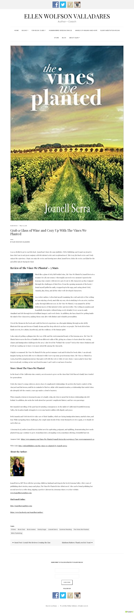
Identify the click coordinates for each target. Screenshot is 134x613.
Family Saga (42, 529)
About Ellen (74, 38)
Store (56, 38)
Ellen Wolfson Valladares (67, 16)
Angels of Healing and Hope (86, 30)
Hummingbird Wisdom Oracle (60, 30)
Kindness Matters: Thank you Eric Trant (76, 542)
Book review (31, 529)
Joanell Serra (52, 529)
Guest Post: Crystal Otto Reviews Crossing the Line (32, 542)
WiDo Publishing (16, 533)
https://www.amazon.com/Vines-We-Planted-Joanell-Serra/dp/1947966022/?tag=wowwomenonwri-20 (57, 439)
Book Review (14, 225)
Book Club (21, 529)
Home (16, 30)
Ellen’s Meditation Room (110, 30)
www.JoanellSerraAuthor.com (20, 493)
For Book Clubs (38, 30)
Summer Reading (66, 529)
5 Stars (13, 529)
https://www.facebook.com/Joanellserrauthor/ (26, 512)
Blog (64, 38)
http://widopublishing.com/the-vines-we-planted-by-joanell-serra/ (42, 446)
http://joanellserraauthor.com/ (21, 506)
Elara (47, 606)
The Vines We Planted (81, 529)
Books (24, 30)
